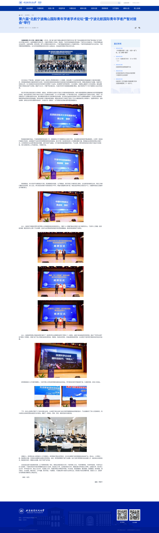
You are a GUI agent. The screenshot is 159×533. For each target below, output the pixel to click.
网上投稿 (137, 8)
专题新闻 (40, 8)
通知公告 (126, 8)
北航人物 (51, 8)
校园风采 (62, 8)
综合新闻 (29, 8)
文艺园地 (115, 8)
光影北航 (94, 8)
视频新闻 (105, 8)
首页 (20, 8)
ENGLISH (136, 3)
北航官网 (127, 3)
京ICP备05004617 (122, 530)
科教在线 (72, 8)
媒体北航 (83, 8)
